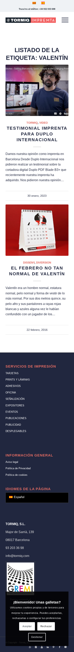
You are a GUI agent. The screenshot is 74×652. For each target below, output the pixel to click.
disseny (29, 262)
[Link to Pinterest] (54, 647)
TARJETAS (12, 373)
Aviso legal (12, 461)
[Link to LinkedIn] (48, 647)
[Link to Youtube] (42, 647)
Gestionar (37, 637)
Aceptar (27, 626)
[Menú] (63, 20)
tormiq (32, 122)
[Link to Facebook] (60, 647)
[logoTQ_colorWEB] (31, 20)
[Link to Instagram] (36, 647)
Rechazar (46, 626)
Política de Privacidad (18, 468)
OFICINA (11, 392)
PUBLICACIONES (16, 418)
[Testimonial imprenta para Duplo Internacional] (37, 90)
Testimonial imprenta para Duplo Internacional (37, 134)
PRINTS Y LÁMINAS (18, 379)
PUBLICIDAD (13, 424)
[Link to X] (65, 647)
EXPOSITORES (15, 405)
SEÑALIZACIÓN (15, 398)
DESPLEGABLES (16, 431)
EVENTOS (12, 411)
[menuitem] (63, 20)
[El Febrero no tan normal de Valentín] (37, 230)
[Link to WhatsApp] (30, 647)
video (43, 122)
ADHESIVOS (13, 385)
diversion (43, 262)
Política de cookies (16, 474)
